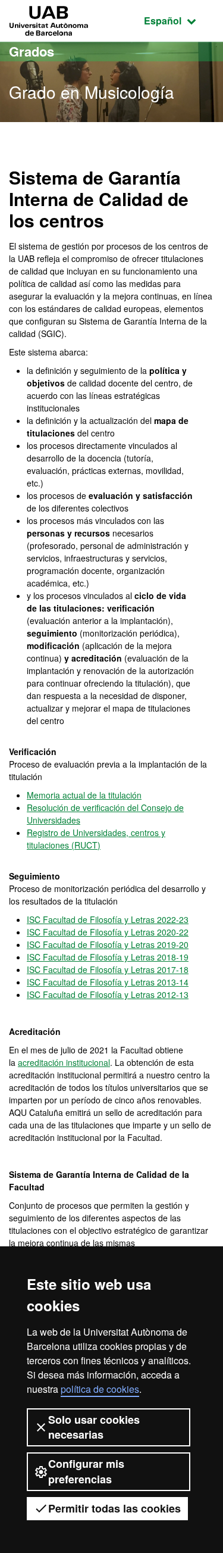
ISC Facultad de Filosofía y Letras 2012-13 (108, 994)
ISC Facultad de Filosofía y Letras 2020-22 (108, 932)
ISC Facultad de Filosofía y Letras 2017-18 (108, 969)
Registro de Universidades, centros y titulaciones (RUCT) (96, 839)
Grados (31, 51)
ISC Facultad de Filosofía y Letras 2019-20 (108, 944)
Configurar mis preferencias (86, 1471)
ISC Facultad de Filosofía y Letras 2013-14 (108, 982)
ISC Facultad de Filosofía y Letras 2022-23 (108, 919)
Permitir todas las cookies (114, 1508)
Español (179, 20)
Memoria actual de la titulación (84, 795)
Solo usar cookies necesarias (94, 1427)
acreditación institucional (64, 1062)
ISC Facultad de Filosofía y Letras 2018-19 (108, 957)
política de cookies (100, 1389)
